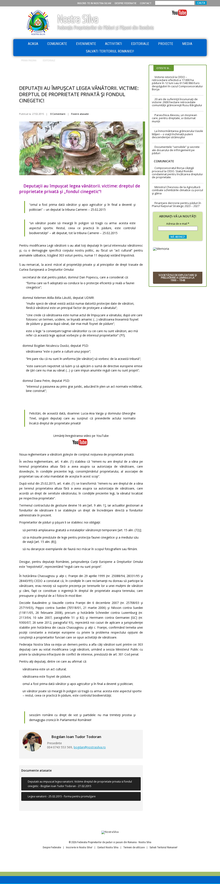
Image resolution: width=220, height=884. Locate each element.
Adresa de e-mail (177, 224)
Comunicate (57, 43)
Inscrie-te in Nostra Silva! (94, 3)
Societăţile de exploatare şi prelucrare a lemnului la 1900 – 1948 (178, 277)
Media (187, 43)
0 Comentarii (57, 113)
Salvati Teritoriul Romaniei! (110, 51)
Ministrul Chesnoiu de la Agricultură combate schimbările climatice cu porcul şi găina (177, 190)
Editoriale (140, 43)
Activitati (113, 43)
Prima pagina (28, 60)
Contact (145, 3)
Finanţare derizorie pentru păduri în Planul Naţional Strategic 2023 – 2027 (176, 204)
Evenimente (86, 43)
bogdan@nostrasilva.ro (90, 747)
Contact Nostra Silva (107, 847)
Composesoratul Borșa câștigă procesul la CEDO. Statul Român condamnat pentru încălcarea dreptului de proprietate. (177, 172)
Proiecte (165, 43)
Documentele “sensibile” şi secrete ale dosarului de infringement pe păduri (176, 150)
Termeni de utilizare (134, 847)
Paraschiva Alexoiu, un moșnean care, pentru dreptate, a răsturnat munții (174, 118)
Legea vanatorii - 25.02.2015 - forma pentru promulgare (62, 796)
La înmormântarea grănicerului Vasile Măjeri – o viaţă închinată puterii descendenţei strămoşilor (177, 134)
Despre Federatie (125, 3)
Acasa (33, 43)
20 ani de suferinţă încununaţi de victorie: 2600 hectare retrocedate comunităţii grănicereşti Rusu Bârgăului (177, 102)
